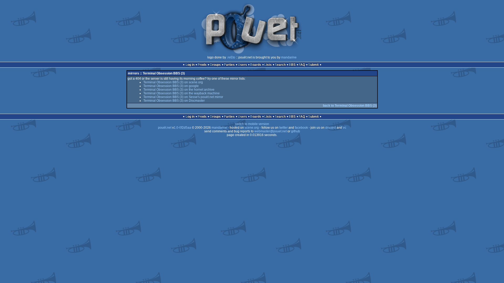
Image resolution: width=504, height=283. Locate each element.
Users (242, 65)
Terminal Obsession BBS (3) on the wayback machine (181, 93)
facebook (301, 127)
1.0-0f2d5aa (182, 127)
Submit (313, 65)
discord (330, 127)
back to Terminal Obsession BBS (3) (350, 105)
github (295, 131)
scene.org (252, 127)
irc (344, 127)
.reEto (231, 57)
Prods (202, 65)
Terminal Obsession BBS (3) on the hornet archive (178, 89)
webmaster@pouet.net (270, 131)
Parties (229, 65)
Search (280, 65)
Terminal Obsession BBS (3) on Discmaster (174, 100)
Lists (268, 65)
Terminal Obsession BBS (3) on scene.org (173, 82)
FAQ (302, 65)
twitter (283, 127)
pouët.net (164, 127)
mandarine (289, 57)
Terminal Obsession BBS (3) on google (171, 86)
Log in (190, 65)
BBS (292, 65)
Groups (215, 65)
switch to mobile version (252, 124)
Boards (255, 65)
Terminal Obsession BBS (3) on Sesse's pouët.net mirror (183, 97)
